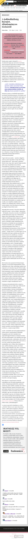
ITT (10, 52)
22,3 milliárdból (15, 136)
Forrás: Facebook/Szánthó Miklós (10, 422)
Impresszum (14, 533)
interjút (20, 61)
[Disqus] (14, 470)
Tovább (6, 451)
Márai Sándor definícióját (8, 400)
